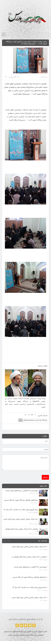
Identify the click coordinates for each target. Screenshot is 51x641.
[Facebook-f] (34, 625)
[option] (25, 548)
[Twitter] (25, 625)
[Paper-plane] (30, 625)
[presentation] (8, 365)
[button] (3, 34)
